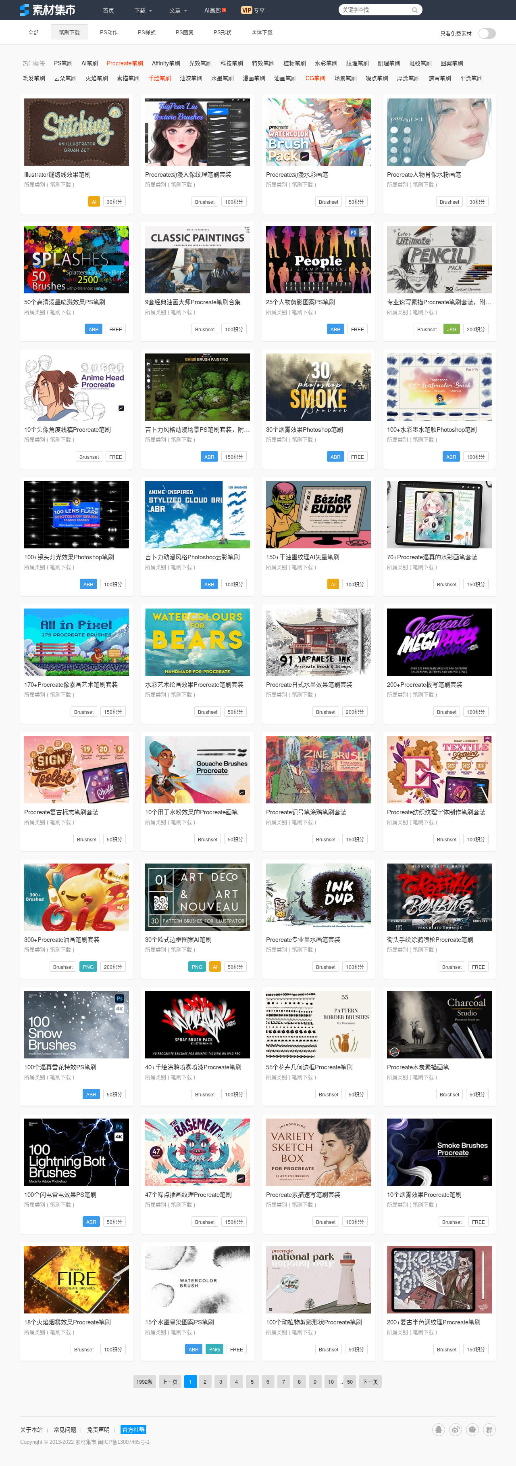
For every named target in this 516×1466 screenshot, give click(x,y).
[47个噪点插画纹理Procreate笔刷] (197, 1152)
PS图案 (185, 32)
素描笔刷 (128, 78)
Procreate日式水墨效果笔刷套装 (309, 684)
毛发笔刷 (34, 78)
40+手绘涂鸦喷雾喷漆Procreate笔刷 (193, 1066)
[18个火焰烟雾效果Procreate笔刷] (76, 1279)
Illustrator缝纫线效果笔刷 (57, 174)
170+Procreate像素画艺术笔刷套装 (71, 684)
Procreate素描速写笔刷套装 (303, 1194)
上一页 (170, 1381)
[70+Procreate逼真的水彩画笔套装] (439, 514)
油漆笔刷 (191, 78)
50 (350, 1381)
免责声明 (98, 1429)
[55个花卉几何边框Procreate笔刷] (318, 1024)
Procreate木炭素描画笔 (418, 1066)
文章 (175, 10)
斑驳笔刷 (420, 63)
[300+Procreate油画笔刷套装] (76, 897)
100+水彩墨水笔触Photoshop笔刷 (432, 429)
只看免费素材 (456, 33)
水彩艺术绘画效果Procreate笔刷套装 (194, 684)
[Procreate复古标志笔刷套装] (76, 769)
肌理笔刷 (389, 63)
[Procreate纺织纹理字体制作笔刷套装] (439, 769)
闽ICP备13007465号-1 (124, 1442)
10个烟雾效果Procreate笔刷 (424, 1194)
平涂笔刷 (471, 78)
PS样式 (147, 32)
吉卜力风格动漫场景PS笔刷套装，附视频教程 (206, 429)
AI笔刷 (89, 63)
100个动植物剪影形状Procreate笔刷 (314, 1322)
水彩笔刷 (326, 63)
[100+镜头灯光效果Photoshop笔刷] (76, 514)
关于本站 (31, 1429)
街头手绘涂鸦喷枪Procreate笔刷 (430, 939)
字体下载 (262, 32)
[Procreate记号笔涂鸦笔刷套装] (318, 769)
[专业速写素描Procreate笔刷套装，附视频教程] (439, 259)
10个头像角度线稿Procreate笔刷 (67, 429)
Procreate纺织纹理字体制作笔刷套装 (436, 811)
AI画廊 (212, 10)
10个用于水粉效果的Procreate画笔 (191, 811)
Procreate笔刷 (125, 63)
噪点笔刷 (377, 78)
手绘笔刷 (159, 78)
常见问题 (65, 1429)
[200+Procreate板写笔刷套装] (439, 642)
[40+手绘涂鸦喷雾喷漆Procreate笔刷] (197, 1024)
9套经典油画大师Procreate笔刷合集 (193, 301)
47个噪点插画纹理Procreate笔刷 (188, 1194)
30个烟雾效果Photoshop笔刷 (304, 429)
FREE (115, 329)
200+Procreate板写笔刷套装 (424, 684)
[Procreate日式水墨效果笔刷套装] (318, 642)
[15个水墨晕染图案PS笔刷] (197, 1279)
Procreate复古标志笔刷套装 (61, 811)
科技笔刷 (232, 63)
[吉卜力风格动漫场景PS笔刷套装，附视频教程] (197, 387)
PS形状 (222, 32)
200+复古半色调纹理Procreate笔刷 (434, 1322)
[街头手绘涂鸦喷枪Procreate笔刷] (439, 897)
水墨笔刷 (222, 78)
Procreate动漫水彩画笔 (297, 174)
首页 (108, 10)
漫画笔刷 (254, 78)
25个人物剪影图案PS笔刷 (300, 301)
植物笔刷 (294, 63)
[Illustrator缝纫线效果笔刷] (76, 132)
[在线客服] (438, 1429)
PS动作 (109, 32)
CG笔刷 (315, 78)
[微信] (472, 1429)
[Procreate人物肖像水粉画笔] (439, 132)
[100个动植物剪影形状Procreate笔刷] (318, 1279)
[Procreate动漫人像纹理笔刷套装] (197, 132)
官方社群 (133, 1429)
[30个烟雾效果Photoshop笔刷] (318, 387)
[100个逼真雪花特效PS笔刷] (76, 1024)
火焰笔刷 (96, 78)
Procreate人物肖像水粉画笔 (424, 174)
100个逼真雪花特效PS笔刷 (60, 1066)
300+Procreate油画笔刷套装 (62, 939)
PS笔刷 (63, 63)
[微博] (455, 1429)
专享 (253, 10)
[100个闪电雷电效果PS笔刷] (76, 1152)
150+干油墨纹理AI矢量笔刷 (302, 556)
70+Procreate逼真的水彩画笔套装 (432, 556)
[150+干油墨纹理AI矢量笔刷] (318, 514)
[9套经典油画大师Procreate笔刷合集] (197, 259)
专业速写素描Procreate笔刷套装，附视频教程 (448, 301)
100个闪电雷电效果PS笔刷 (60, 1194)
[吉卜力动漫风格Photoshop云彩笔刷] (197, 514)
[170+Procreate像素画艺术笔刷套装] (76, 642)
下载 (140, 10)
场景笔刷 (345, 78)
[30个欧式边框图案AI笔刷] (197, 897)
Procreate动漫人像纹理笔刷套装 (188, 174)
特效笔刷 (263, 63)
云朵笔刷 (65, 78)
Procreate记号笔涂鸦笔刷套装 (306, 811)
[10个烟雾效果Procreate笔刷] (439, 1152)
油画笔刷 (285, 78)
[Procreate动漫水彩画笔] (318, 132)
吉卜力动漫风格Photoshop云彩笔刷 (192, 556)
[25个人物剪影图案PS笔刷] (318, 259)
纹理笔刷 (357, 63)
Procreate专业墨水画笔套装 (303, 939)
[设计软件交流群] (489, 1429)
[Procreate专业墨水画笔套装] (318, 897)
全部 (33, 32)
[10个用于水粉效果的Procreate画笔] (197, 769)
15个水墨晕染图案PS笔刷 (179, 1322)
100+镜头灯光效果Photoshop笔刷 (69, 556)
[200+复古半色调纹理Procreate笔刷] (439, 1279)
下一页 (370, 1381)
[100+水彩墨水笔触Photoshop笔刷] (439, 387)
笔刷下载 (69, 32)
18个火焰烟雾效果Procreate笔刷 (67, 1322)
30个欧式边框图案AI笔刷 (178, 939)
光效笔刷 (200, 63)
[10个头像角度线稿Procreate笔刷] (76, 387)
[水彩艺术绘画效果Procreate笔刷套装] (197, 642)
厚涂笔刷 (408, 78)
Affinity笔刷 (166, 63)
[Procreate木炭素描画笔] (439, 1024)
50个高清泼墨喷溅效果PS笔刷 (64, 301)
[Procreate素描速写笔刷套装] (318, 1152)
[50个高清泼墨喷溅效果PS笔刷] (76, 259)
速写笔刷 (440, 78)
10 (331, 1381)
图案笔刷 (452, 63)
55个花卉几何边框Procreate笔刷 (309, 1066)
